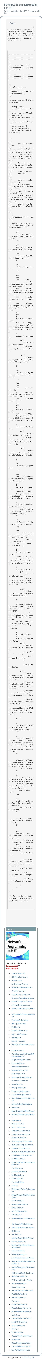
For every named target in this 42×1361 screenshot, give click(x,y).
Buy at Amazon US (12, 966)
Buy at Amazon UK (12, 968)
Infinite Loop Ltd (29, 1358)
